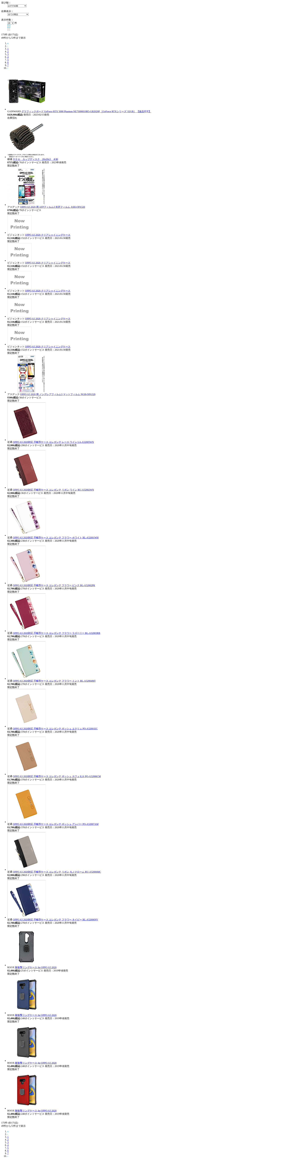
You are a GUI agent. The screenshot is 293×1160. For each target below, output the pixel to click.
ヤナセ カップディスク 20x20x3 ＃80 (35, 159)
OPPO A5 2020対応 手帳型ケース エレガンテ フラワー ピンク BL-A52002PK (54, 585)
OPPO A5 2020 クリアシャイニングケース (47, 235)
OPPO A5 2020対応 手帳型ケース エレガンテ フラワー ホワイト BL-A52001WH (56, 537)
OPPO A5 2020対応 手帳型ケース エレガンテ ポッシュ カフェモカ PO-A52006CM (57, 776)
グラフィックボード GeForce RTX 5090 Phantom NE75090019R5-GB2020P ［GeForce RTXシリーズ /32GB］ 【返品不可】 (86, 111)
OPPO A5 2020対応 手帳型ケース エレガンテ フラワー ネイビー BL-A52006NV (55, 919)
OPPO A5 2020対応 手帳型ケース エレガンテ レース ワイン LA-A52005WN (53, 442)
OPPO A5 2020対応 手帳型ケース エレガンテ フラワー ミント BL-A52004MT (54, 681)
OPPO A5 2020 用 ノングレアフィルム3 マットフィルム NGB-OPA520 (57, 394)
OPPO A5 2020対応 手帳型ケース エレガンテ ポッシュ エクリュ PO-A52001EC (55, 728)
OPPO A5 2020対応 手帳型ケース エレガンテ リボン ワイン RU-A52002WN (53, 490)
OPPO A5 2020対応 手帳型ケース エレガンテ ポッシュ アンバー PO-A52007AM (55, 824)
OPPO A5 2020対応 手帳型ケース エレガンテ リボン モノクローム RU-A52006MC (57, 872)
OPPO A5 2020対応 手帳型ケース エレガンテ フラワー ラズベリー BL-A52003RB (56, 633)
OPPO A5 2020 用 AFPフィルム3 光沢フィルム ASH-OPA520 (52, 207)
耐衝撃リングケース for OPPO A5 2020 (35, 967)
